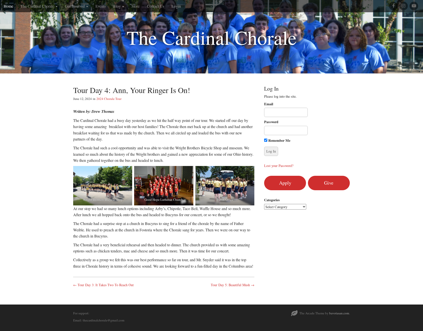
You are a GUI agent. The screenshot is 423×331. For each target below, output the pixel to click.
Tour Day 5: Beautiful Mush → (232, 285)
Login (176, 6)
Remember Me (278, 140)
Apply (285, 182)
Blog (117, 6)
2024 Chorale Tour (108, 98)
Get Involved (75, 6)
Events (100, 6)
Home (8, 6)
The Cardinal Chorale (38, 6)
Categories (272, 200)
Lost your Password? (278, 165)
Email (268, 104)
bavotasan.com (339, 313)
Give (328, 182)
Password (271, 121)
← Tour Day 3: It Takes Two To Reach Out (103, 285)
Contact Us (155, 6)
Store (135, 6)
